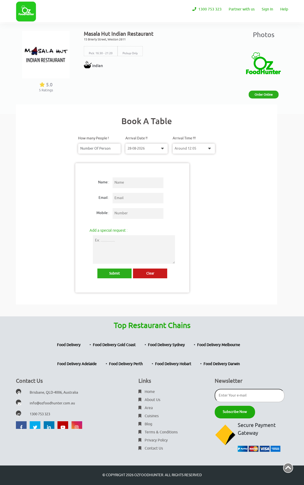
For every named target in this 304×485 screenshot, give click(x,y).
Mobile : (102, 213)
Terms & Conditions (161, 432)
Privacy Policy (156, 440)
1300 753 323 (209, 9)
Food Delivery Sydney (166, 345)
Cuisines (151, 416)
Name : (103, 182)
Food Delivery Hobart (173, 364)
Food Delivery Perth (126, 364)
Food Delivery (69, 345)
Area (148, 408)
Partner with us (242, 9)
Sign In (267, 9)
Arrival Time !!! (184, 138)
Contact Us (153, 448)
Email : (104, 198)
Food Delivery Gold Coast (114, 345)
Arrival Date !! (136, 138)
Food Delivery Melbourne (218, 345)
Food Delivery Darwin (222, 364)
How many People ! (93, 138)
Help (284, 9)
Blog (148, 424)
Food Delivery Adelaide (77, 364)
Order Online (264, 95)
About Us (152, 399)
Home (149, 391)
